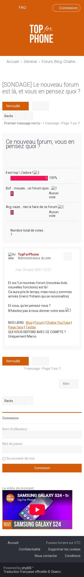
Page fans (15, 327)
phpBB (27, 568)
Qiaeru (56, 572)
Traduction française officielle (25, 572)
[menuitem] (20, 7)
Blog (29, 322)
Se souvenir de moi (21, 458)
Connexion (10, 418)
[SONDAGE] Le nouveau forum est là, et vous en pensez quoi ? (41, 88)
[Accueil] (42, 33)
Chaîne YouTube (58, 322)
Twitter (30, 327)
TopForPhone (28, 254)
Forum (39, 322)
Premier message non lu (22, 123)
